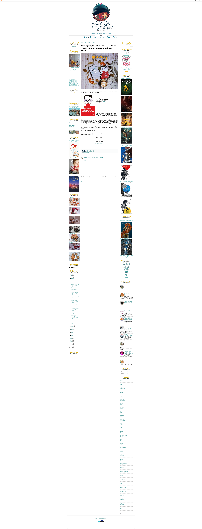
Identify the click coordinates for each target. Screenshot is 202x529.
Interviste (121, 431)
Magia (121, 440)
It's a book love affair (123, 432)
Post (122, 371)
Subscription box (122, 484)
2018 (71, 277)
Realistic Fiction (122, 456)
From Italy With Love (123, 420)
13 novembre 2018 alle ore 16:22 (99, 157)
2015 (71, 341)
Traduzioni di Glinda (123, 491)
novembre (72, 279)
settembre (72, 325)
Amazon (103, 101)
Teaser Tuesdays (122, 486)
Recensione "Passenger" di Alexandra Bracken (128, 294)
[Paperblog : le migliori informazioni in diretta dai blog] (101, 520)
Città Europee (122, 407)
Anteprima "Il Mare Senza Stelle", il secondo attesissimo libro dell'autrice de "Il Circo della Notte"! (128, 286)
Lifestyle (121, 439)
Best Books (121, 393)
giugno (72, 329)
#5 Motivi (121, 380)
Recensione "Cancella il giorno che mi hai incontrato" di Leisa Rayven (128, 352)
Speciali (121, 480)
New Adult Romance (123, 447)
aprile (72, 332)
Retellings (121, 459)
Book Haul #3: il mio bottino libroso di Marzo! (128, 335)
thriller (121, 488)
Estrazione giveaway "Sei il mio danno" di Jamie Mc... (75, 304)
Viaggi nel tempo (122, 504)
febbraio (72, 335)
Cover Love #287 (73, 307)
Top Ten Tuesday (122, 490)
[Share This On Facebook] (87, 151)
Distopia (121, 411)
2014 (71, 343)
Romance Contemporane (123, 470)
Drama (121, 412)
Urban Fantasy (122, 499)
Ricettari (121, 460)
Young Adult (122, 508)
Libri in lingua (122, 436)
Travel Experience (122, 494)
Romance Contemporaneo (124, 471)
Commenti (123, 373)
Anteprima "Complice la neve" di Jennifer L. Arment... (74, 293)
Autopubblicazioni (122, 389)
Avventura (121, 392)
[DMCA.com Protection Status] (101, 522)
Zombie (121, 511)
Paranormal (121, 451)
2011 (71, 347)
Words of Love (122, 507)
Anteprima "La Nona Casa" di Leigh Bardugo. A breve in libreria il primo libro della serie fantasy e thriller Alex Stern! (128, 303)
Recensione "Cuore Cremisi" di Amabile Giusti (74, 301)
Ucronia (121, 496)
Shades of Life (122, 478)
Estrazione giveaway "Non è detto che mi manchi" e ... (74, 312)
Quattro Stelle (122, 455)
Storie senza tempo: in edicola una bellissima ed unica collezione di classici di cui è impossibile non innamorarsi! (128, 344)
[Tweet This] (89, 151)
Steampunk (121, 482)
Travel (121, 492)
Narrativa (121, 443)
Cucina (121, 409)
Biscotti (121, 395)
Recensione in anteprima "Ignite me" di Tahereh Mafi (128, 360)
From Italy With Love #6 (128, 310)
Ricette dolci (122, 466)
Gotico (121, 423)
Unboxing (121, 498)
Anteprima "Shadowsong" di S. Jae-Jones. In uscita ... (75, 309)
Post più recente (84, 181)
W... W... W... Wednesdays (124, 505)
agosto (72, 326)
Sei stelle (121, 475)
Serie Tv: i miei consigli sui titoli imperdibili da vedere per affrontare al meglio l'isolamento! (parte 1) (128, 327)
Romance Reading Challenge (124, 472)
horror (121, 427)
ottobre (72, 323)
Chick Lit (121, 403)
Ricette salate (122, 467)
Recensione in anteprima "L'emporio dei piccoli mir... (75, 296)
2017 (71, 338)
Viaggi (121, 503)
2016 (71, 340)
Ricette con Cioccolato (123, 463)
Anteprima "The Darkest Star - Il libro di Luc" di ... (74, 321)
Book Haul (121, 397)
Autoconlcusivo (122, 388)
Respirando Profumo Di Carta (89, 157)
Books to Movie (122, 400)
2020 (71, 274)
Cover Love (121, 408)
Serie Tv (121, 476)
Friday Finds (122, 419)
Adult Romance (122, 385)
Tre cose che (122, 495)
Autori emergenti (122, 391)
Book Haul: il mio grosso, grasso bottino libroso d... (75, 285)
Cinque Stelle (122, 405)
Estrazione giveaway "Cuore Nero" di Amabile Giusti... (74, 290)
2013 (71, 344)
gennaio (72, 336)
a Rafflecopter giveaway (99, 143)
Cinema (121, 404)
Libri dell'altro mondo (123, 435)
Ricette (121, 462)
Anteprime (121, 387)
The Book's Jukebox (123, 487)
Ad (120, 383)
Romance (121, 468)
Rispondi (85, 160)
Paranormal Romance (123, 452)
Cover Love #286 (73, 315)
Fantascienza (122, 415)
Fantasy (121, 416)
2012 (71, 346)
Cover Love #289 (73, 287)
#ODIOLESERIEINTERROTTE (125, 381)
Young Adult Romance (123, 509)
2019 (71, 275)
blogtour (121, 396)
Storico (121, 483)
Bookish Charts (122, 399)
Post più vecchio (115, 181)
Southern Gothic (122, 479)
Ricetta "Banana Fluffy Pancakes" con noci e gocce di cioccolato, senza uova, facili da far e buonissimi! (128, 319)
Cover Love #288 (73, 299)
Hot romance (122, 428)
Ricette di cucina (122, 464)
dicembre (72, 278)
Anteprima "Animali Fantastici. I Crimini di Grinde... (75, 282)
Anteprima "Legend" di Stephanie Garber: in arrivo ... (74, 317)
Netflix (121, 444)
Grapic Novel (122, 424)
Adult (121, 384)
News (121, 448)
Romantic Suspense (123, 474)
